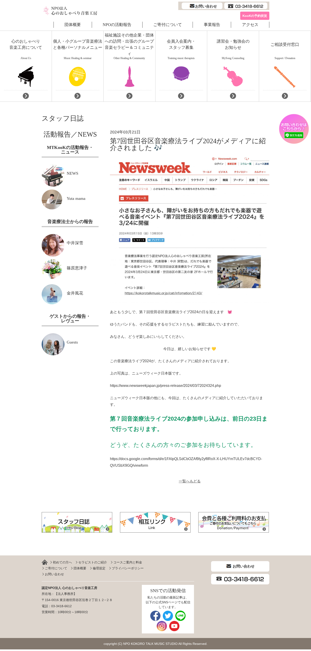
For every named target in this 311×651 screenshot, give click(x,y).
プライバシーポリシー (128, 568)
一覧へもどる (190, 481)
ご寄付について (167, 24)
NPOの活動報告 (117, 24)
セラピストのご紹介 (92, 562)
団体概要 (72, 24)
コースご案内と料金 (127, 562)
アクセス (250, 24)
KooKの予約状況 (254, 16)
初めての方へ (62, 562)
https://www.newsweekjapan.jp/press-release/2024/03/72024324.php (165, 386)
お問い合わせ (54, 574)
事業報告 (212, 24)
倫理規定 (99, 568)
